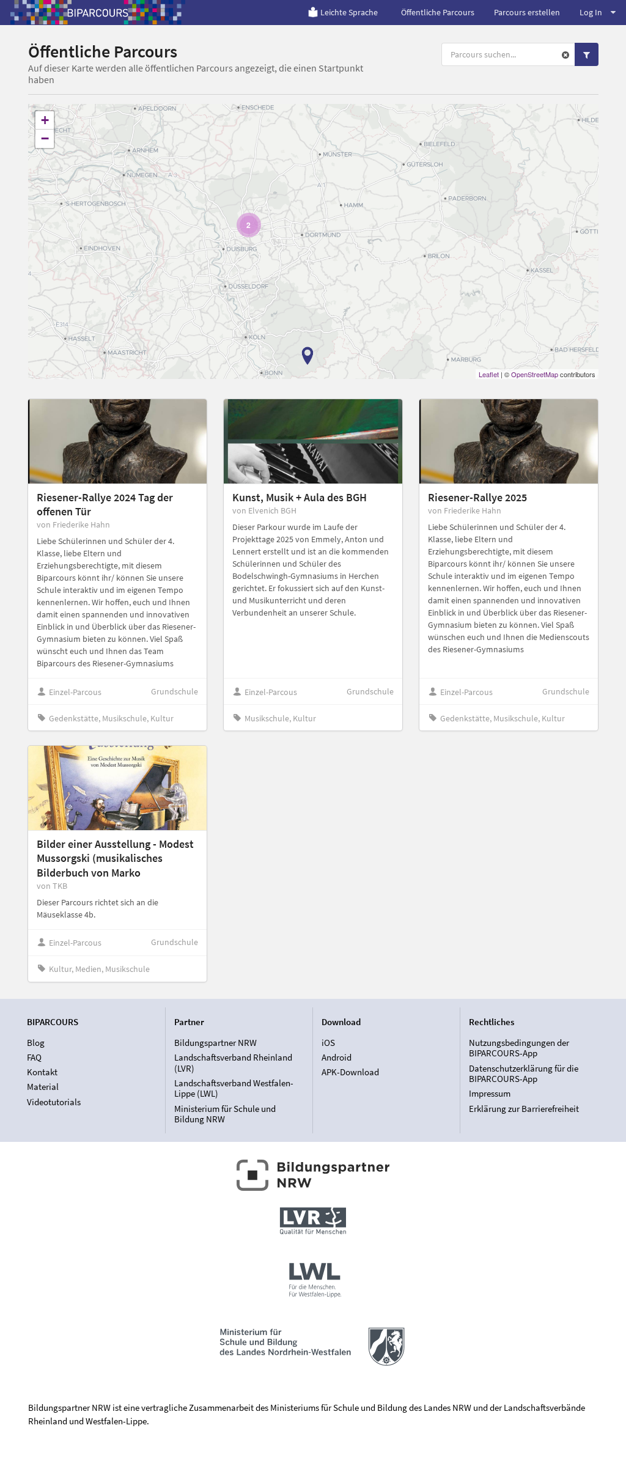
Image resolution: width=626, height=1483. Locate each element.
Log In (591, 12)
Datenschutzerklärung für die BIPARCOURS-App (523, 1073)
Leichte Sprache (349, 12)
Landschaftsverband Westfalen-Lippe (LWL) (233, 1088)
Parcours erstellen (527, 12)
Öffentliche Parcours (437, 12)
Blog (36, 1042)
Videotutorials (54, 1101)
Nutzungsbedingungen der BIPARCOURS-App (519, 1048)
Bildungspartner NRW (215, 1042)
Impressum (489, 1093)
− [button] (45, 138)
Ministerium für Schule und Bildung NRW (225, 1113)
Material (43, 1086)
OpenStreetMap (534, 374)
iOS (328, 1042)
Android (337, 1057)
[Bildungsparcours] (98, 12)
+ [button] (45, 120)
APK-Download (350, 1072)
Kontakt (42, 1072)
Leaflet (489, 374)
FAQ (34, 1057)
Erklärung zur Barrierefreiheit (524, 1108)
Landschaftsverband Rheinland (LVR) (233, 1062)
